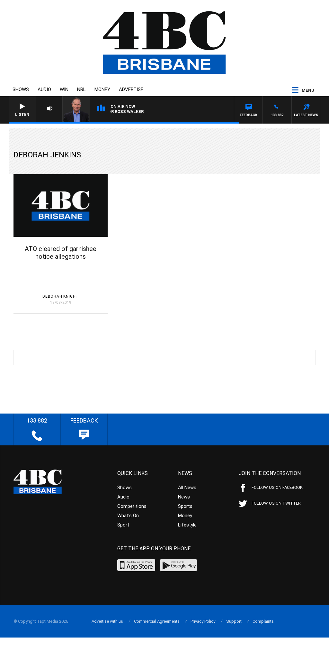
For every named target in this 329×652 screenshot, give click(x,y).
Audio (44, 89)
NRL (81, 89)
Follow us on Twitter (276, 503)
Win (64, 89)
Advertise (131, 89)
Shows (21, 89)
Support (234, 621)
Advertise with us (107, 621)
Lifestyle (187, 525)
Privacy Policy (203, 621)
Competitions (132, 506)
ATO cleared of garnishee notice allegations (60, 252)
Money (102, 89)
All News (187, 487)
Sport (123, 525)
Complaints (263, 621)
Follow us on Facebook (277, 487)
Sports (185, 506)
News (184, 497)
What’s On (128, 515)
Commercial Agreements (157, 621)
